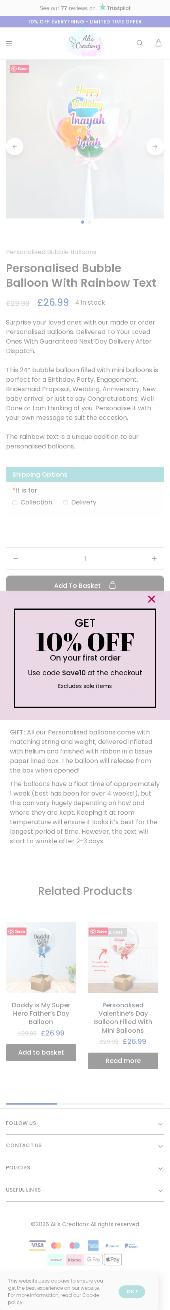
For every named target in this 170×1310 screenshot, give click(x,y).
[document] (85, 655)
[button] (152, 599)
